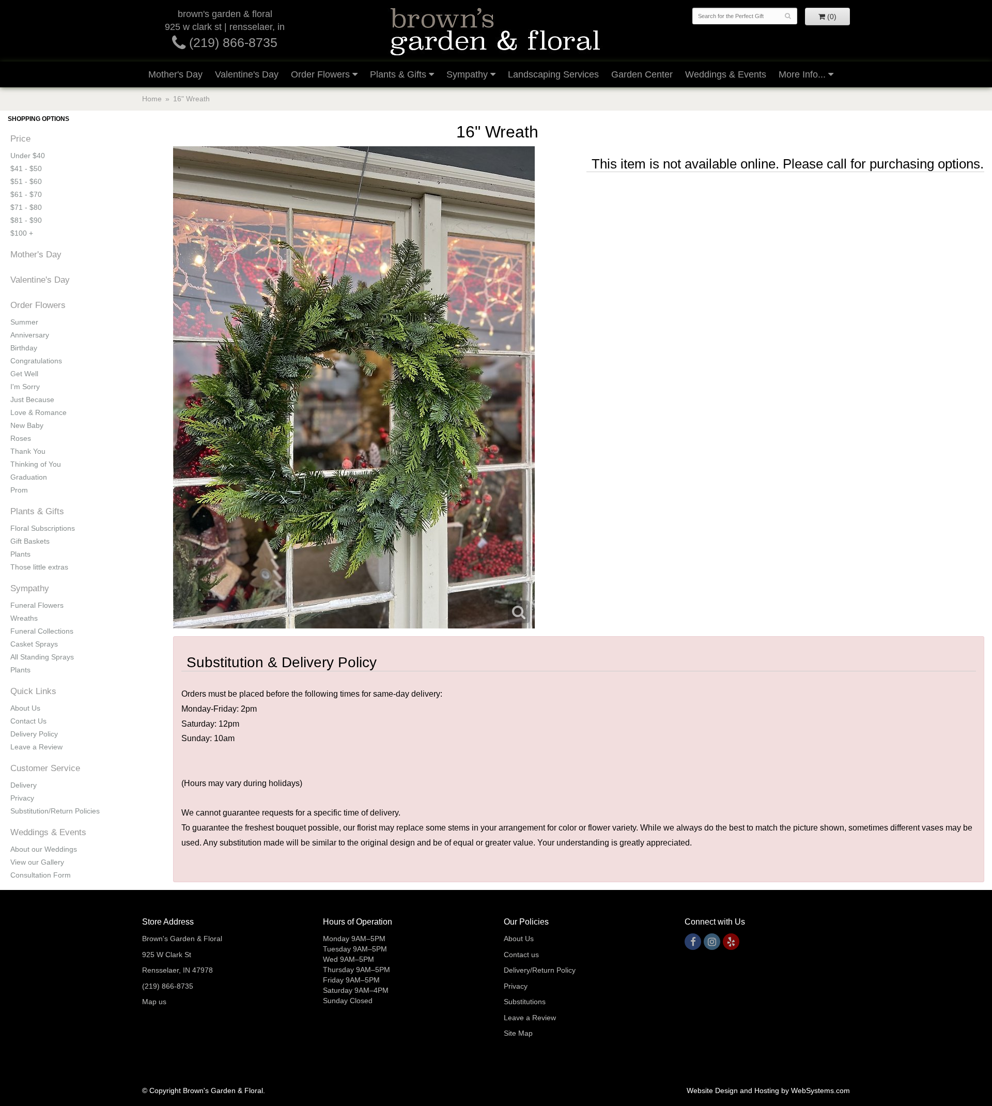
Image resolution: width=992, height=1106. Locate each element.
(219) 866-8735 (231, 42)
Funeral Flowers (37, 605)
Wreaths (24, 618)
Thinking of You (35, 464)
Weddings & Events (725, 74)
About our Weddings (43, 849)
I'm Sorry (25, 386)
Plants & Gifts (398, 74)
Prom (19, 490)
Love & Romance (38, 412)
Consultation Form (40, 875)
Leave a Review (36, 747)
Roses (20, 438)
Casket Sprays (34, 644)
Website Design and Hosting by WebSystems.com (768, 1090)
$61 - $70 (26, 194)
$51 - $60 (26, 181)
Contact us (521, 954)
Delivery (23, 785)
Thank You (27, 451)
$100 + (21, 233)
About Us (25, 708)
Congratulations (36, 361)
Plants (20, 554)
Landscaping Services (553, 74)
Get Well (24, 374)
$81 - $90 (26, 220)
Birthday (23, 348)
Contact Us (28, 721)
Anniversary (29, 335)
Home (152, 99)
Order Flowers (320, 74)
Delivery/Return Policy (540, 970)
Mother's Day (175, 74)
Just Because (32, 399)
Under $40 (27, 155)
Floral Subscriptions (42, 528)
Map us (154, 1001)
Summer (24, 322)
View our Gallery (37, 862)
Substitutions (525, 1001)
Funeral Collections (41, 631)
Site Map (518, 1033)
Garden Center (642, 74)
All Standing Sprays (42, 657)
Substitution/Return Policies (55, 811)
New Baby (26, 425)
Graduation (28, 477)
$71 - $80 (26, 207)
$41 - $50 (26, 168)
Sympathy (467, 74)
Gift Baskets (30, 541)
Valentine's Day (246, 74)
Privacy (22, 798)
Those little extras (39, 567)
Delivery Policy (34, 734)
